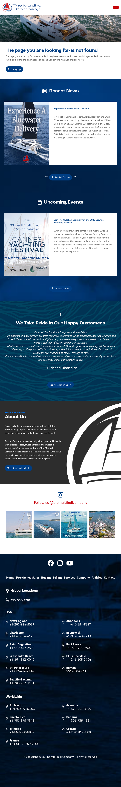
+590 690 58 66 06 (22, 709)
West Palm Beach (21, 656)
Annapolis (73, 621)
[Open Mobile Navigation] (116, 7)
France (14, 740)
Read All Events (61, 288)
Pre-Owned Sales (27, 577)
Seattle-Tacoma (21, 679)
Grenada (72, 705)
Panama (72, 717)
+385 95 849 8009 (78, 732)
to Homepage (14, 69)
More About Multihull (17, 468)
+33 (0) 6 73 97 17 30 (24, 744)
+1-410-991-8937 (78, 624)
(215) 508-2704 (19, 600)
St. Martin (16, 705)
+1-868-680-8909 (22, 732)
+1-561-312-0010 (22, 659)
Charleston (17, 632)
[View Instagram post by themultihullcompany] (29, 535)
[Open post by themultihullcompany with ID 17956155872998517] (74, 524)
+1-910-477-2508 (22, 648)
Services (69, 577)
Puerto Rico (17, 717)
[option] (60, 133)
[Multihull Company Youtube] (69, 563)
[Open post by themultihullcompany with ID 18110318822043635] (47, 524)
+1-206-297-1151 (22, 683)
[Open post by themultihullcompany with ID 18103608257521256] (102, 524)
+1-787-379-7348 (22, 720)
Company (83, 577)
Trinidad (15, 728)
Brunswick (73, 632)
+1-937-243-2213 (78, 636)
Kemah (71, 667)
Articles (97, 577)
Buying (46, 577)
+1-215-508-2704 (78, 659)
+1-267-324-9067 (22, 624)
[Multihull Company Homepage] (23, 7)
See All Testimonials (59, 384)
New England (18, 621)
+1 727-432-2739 (22, 671)
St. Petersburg (19, 667)
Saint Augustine (20, 644)
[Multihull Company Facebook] (51, 563)
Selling (57, 577)
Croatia (71, 728)
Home (10, 577)
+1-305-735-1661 (78, 720)
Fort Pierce (73, 644)
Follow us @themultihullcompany (60, 502)
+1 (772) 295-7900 (78, 648)
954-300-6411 (76, 671)
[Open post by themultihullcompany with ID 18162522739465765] (19, 524)
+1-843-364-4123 (22, 636)
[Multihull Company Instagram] (60, 563)
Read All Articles (62, 177)
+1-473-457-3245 (78, 709)
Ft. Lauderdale (76, 656)
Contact (109, 577)
